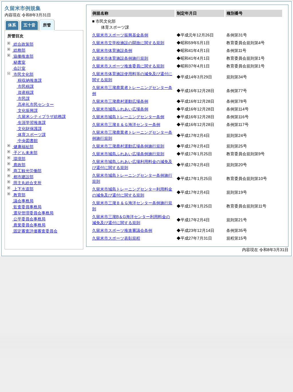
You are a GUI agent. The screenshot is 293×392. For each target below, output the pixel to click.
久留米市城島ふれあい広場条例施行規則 (128, 154)
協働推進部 (22, 56)
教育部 (18, 195)
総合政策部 (22, 44)
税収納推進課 (29, 80)
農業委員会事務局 (28, 225)
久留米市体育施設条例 (112, 50)
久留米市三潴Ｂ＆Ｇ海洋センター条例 (126, 124)
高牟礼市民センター (35, 104)
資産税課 (25, 92)
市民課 (23, 98)
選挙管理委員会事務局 (33, 213)
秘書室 (18, 62)
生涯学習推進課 (31, 122)
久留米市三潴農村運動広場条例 (120, 101)
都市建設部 (22, 176)
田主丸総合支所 (26, 183)
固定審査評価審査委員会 (35, 231)
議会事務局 (22, 201)
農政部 (18, 164)
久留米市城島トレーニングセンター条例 (128, 117)
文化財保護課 (29, 128)
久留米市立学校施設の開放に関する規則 (128, 42)
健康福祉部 (22, 146)
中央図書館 (27, 140)
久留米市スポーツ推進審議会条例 (122, 230)
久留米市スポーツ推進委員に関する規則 (128, 66)
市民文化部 (22, 74)
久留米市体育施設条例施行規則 (120, 58)
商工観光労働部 (26, 170)
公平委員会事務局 (28, 219)
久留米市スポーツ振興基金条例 (120, 35)
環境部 (18, 158)
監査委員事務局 (26, 207)
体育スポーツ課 (31, 134)
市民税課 (25, 86)
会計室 (18, 68)
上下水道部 (22, 189)
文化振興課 (27, 110)
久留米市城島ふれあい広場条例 (120, 109)
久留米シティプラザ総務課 (41, 116)
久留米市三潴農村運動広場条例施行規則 (128, 146)
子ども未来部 (24, 152)
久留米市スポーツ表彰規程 (116, 238)
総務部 (18, 50)
